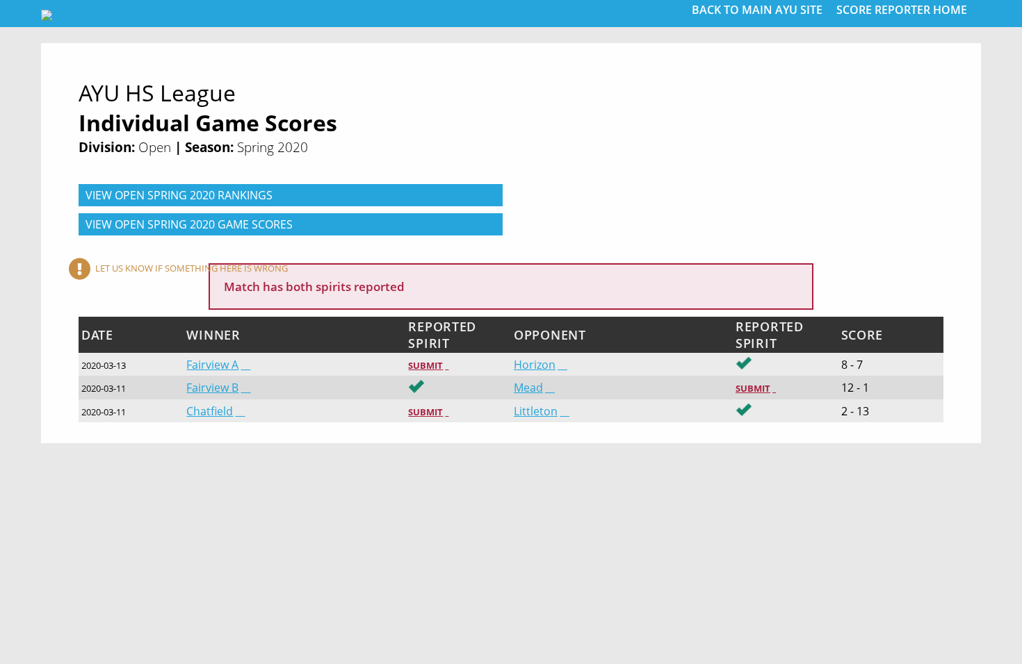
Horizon (534, 364)
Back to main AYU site (757, 9)
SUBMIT (425, 365)
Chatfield (209, 411)
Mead (528, 387)
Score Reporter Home (901, 9)
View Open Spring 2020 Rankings (179, 195)
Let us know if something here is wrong (191, 268)
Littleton (536, 411)
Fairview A (212, 364)
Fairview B (212, 387)
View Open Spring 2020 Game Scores (189, 224)
